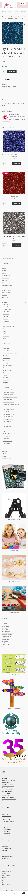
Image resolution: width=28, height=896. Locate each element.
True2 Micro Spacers (7, 441)
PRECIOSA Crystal (5, 297)
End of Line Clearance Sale (8, 818)
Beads (3, 265)
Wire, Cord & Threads (6, 458)
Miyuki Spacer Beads (7, 365)
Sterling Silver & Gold (6, 449)
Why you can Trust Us (7, 882)
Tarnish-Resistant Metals (8, 797)
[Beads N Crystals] (5, 117)
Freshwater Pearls (6, 275)
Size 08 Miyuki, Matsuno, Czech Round (11, 404)
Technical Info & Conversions (9, 799)
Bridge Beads (6, 314)
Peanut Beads (6, 380)
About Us (4, 877)
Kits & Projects (5, 287)
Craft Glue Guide (5, 782)
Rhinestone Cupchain (6, 636)
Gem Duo (5, 333)
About (3, 111)
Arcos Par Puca (6, 306)
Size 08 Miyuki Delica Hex (8, 402)
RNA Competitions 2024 (7, 791)
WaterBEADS (4, 456)
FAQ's (3, 881)
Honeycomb (5, 341)
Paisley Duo (5, 375)
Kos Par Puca (6, 348)
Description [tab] (4, 95)
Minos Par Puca (6, 358)
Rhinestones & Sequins (7, 300)
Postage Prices (5, 858)
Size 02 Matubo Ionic (7, 389)
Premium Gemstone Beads (7, 633)
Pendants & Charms (6, 292)
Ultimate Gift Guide (6, 801)
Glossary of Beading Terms (8, 788)
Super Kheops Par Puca (8, 426)
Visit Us (3, 879)
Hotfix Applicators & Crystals (9, 789)
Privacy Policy (5, 846)
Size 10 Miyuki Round (7, 407)
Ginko (4, 338)
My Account (4, 893)
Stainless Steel (5, 641)
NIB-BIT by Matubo (7, 370)
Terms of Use (5, 850)
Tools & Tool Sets (6, 644)
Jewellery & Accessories (7, 285)
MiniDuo (5, 355)
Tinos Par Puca (6, 436)
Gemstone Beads (5, 278)
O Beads (5, 372)
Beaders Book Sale (6, 816)
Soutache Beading (6, 795)
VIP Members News (6, 829)
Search (14, 893)
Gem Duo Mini (6, 336)
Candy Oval (5, 319)
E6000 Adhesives (5, 626)
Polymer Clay (4, 295)
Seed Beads (9, 16)
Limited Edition (6, 350)
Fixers (4, 331)
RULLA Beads (6, 387)
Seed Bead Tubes (5, 639)
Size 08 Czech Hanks (7, 399)
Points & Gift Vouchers (7, 856)
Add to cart (12, 71)
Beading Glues (5, 624)
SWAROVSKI (4, 451)
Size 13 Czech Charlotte (8, 421)
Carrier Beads (6, 321)
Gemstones (4, 280)
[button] (24, 24)
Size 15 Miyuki (6, 424)
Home (4, 16)
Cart (21, 892)
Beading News (5, 778)
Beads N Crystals (14, 114)
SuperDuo (5, 428)
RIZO (4, 385)
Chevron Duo (6, 323)
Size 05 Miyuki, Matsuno (8, 394)
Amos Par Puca (6, 304)
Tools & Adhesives (6, 453)
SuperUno (5, 431)
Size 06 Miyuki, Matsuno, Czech (10, 397)
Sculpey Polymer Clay (6, 638)
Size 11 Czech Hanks (7, 411)
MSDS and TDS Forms (7, 793)
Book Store (4, 268)
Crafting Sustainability (7, 784)
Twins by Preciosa (7, 443)
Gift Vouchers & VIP (6, 282)
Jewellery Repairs (6, 884)
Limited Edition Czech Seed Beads (10, 353)
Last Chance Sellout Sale (8, 819)
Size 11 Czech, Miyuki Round (9, 414)
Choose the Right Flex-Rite (8, 780)
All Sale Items (5, 814)
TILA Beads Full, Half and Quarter (10, 433)
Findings (4, 273)
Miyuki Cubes (6, 360)
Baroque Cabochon (7, 309)
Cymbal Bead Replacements (9, 326)
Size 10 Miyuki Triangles (8, 409)
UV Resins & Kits (5, 646)
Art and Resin (5, 263)
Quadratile (5, 382)
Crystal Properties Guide (8, 786)
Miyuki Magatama (7, 363)
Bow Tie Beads (6, 311)
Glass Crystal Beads (6, 629)
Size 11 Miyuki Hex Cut (8, 419)
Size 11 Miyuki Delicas (17, 16)
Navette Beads (6, 367)
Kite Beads (5, 345)
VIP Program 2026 (6, 831)
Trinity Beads (6, 438)
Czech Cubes (6, 328)
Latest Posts (9, 111)
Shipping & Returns (6, 848)
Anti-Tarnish (4, 623)
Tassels (3, 642)
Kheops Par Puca (6, 343)
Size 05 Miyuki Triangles (8, 392)
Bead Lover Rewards (6, 827)
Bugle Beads (5, 316)
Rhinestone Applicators (7, 634)
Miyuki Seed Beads (8, 87)
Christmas (4, 270)
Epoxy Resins (4, 628)
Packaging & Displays (6, 290)
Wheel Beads (6, 446)
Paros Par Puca (6, 377)
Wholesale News (6, 833)
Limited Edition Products (8, 821)
